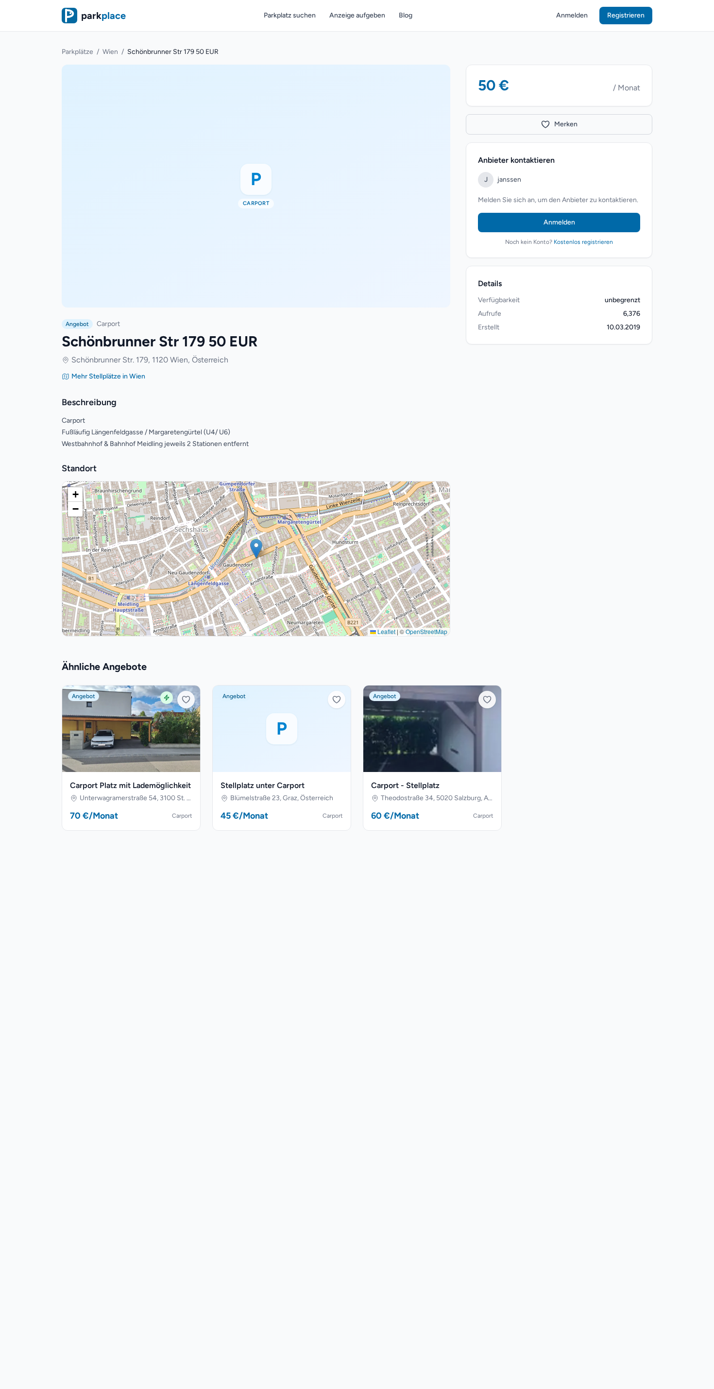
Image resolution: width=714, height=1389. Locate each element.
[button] (256, 549)
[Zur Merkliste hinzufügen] (186, 699)
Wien (110, 52)
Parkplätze (77, 52)
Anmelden (572, 15)
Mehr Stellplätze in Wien (108, 376)
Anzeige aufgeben (357, 15)
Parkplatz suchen (290, 15)
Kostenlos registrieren (583, 242)
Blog (405, 15)
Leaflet (385, 631)
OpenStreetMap (426, 631)
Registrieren (626, 15)
